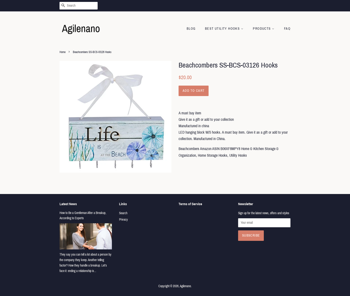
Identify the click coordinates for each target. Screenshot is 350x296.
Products (262, 28)
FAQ (287, 28)
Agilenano (185, 286)
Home (62, 52)
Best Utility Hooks (223, 28)
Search (123, 213)
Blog (191, 28)
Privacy (123, 219)
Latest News (68, 204)
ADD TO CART (194, 90)
